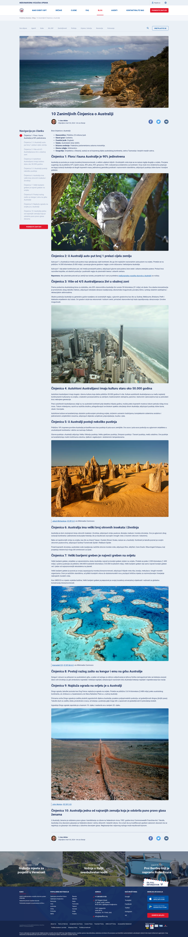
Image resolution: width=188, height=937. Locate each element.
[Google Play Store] (158, 906)
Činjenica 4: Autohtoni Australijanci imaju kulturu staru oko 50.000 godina (34, 161)
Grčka (52, 909)
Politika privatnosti (84, 927)
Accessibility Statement (125, 924)
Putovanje (110, 28)
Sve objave (23, 28)
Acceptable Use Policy (76, 924)
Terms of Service (63, 924)
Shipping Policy (72, 927)
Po (63, 120)
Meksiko (74, 899)
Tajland (74, 906)
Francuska (75, 904)
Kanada (74, 909)
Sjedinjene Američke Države (58, 896)
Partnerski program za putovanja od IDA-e (31, 903)
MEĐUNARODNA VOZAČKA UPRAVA (33, 3)
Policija (73, 28)
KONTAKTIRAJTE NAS (135, 10)
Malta (52, 914)
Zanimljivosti (62, 28)
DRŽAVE (59, 10)
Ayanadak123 (57, 665)
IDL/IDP (50, 28)
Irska (51, 904)
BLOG (100, 10)
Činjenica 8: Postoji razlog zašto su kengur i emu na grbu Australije (35, 197)
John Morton (57, 804)
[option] (31, 869)
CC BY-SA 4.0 (69, 665)
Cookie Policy (88, 924)
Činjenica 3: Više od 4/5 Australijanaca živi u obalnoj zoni (35, 152)
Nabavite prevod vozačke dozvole (29, 900)
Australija (53, 906)
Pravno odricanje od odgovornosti (29, 933)
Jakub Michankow (59, 521)
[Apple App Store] (158, 899)
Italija (74, 901)
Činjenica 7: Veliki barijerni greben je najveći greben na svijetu (34, 187)
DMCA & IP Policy (111, 924)
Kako (42, 28)
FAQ (87, 10)
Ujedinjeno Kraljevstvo (56, 899)
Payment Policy (99, 924)
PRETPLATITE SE (160, 28)
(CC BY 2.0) (67, 804)
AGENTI (114, 10)
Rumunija (53, 901)
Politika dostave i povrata (58, 927)
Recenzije (99, 28)
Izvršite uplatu (158, 915)
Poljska (74, 914)
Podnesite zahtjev (159, 10)
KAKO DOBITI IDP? (39, 10)
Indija (74, 911)
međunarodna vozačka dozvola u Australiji (134, 276)
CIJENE (74, 10)
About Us (53, 924)
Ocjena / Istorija (86, 28)
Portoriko (53, 911)
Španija (74, 896)
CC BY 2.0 (71, 521)
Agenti (33, 28)
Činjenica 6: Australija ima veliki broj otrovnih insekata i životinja (35, 178)
